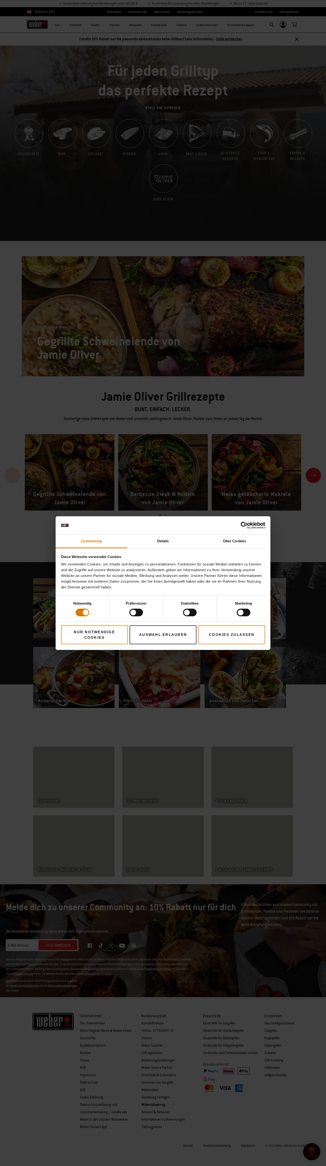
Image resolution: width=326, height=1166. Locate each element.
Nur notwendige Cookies (94, 634)
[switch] (136, 612)
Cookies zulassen (231, 635)
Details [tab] (163, 541)
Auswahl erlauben (163, 635)
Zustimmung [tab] (91, 541)
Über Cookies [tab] (234, 541)
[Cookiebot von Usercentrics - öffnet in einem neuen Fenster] (244, 525)
